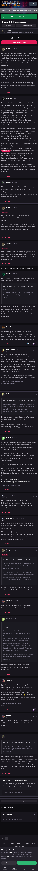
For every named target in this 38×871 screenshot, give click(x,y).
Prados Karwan (10, 349)
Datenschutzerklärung (16, 843)
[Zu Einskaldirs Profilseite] (3, 519)
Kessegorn (7, 30)
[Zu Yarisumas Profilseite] (3, 601)
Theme (16, 846)
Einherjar (8, 273)
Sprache (5, 843)
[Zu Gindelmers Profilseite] (3, 98)
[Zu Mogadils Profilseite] (3, 182)
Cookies (33, 843)
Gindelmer (9, 98)
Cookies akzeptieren (28, 863)
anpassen (10, 856)
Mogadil (8, 182)
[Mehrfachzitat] (2, 92)
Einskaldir (9, 518)
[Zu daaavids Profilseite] (3, 327)
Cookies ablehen (9, 863)
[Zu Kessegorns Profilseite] (2, 31)
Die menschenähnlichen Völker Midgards (20, 32)
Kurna (8, 618)
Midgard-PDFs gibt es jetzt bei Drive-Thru (17, 17)
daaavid (8, 327)
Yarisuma (9, 600)
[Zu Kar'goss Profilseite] (3, 438)
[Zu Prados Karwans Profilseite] (3, 350)
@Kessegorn (6, 150)
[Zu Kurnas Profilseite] (3, 619)
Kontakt (26, 843)
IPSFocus (21, 846)
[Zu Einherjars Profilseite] (3, 274)
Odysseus (6, 268)
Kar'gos (8, 437)
